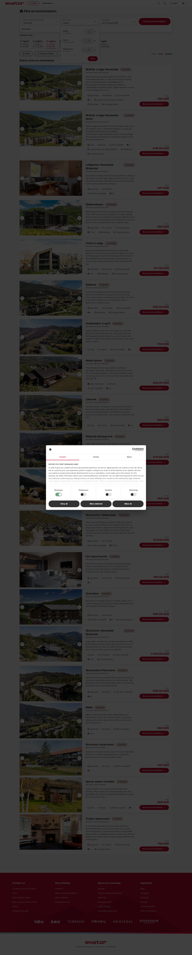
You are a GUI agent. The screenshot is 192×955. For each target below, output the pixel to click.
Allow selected (96, 504)
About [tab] (129, 457)
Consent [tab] (62, 457)
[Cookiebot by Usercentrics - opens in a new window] (134, 449)
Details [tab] (96, 457)
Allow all (128, 504)
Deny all (64, 504)
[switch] (83, 494)
